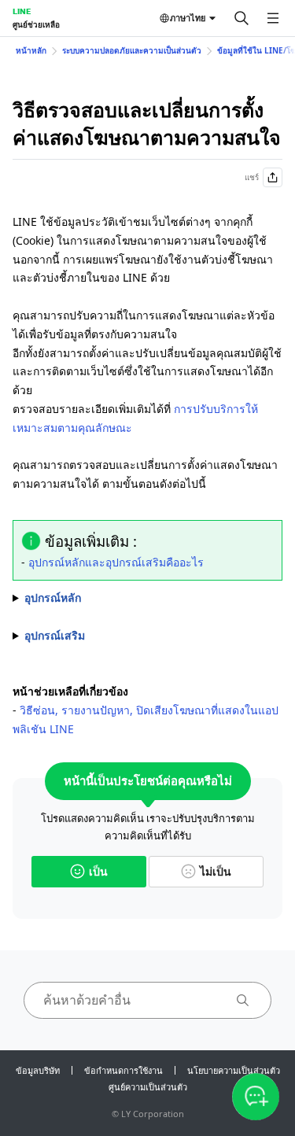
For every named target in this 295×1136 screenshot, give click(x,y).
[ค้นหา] (241, 18)
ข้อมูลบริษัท (38, 1070)
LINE (22, 11)
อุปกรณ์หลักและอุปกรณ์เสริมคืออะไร (116, 562)
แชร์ (252, 177)
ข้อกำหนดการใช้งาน (123, 1070)
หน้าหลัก (31, 50)
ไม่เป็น (215, 871)
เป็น (98, 871)
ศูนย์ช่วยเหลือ (36, 24)
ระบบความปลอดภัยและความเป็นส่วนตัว (131, 50)
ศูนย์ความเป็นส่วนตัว (148, 1087)
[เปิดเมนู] (273, 18)
